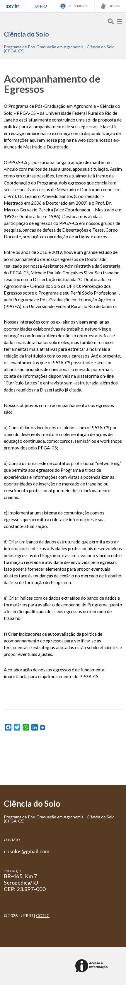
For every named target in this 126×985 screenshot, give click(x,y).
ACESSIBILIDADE (79, 6)
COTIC (43, 915)
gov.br (12, 6)
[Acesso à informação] (92, 966)
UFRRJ (41, 6)
